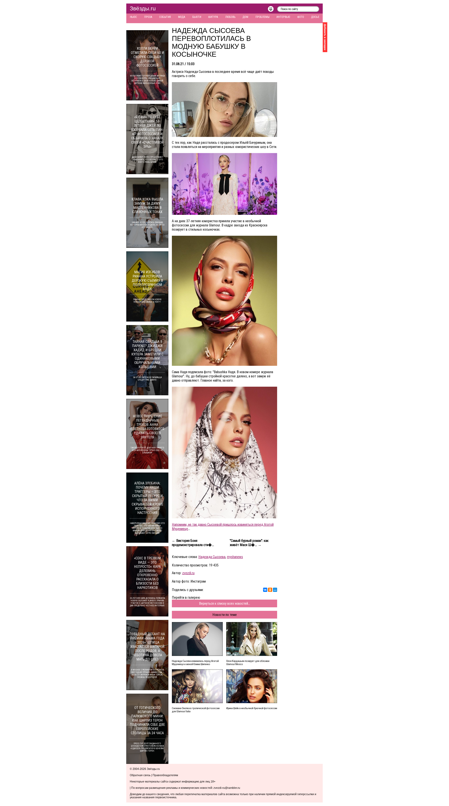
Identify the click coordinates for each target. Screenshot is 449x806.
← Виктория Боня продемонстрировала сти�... (193, 543)
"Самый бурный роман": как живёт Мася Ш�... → (249, 543)
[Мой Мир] (275, 590)
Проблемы (262, 17)
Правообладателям (165, 775)
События (165, 17)
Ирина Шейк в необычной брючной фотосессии (251, 708)
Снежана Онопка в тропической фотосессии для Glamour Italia (196, 710)
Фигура (213, 17)
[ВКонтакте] (265, 590)
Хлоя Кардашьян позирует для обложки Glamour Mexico (247, 662)
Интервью (283, 17)
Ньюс (133, 17)
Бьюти (196, 17)
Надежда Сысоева (211, 557)
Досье (315, 17)
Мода (181, 17)
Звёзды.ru (143, 8)
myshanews (235, 557)
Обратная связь (140, 775)
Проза (148, 17)
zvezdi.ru (188, 573)
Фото (300, 17)
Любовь (230, 17)
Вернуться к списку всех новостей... (224, 603)
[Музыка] (272, 10)
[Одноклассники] (270, 590)
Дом (245, 17)
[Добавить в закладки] (325, 37)
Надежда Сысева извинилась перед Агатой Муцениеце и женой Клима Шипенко (195, 662)
